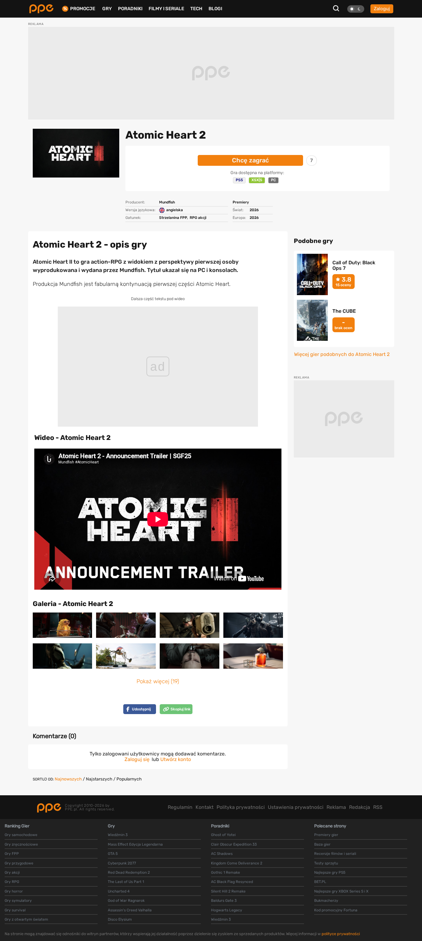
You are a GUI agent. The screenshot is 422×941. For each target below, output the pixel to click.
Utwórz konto (175, 759)
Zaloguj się (137, 759)
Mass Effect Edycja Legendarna (135, 844)
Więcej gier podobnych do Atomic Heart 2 (342, 354)
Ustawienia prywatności (295, 807)
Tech (196, 8)
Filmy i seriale (166, 8)
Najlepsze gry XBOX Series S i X (341, 891)
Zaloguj (382, 8)
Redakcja (359, 807)
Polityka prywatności (241, 807)
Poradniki (130, 8)
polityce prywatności (341, 933)
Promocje (82, 8)
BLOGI (215, 8)
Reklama (336, 807)
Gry (107, 8)
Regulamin (180, 807)
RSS (377, 807)
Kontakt (204, 807)
